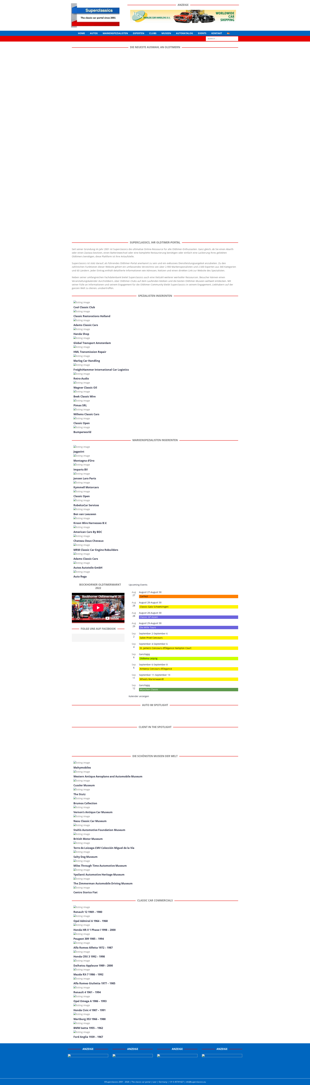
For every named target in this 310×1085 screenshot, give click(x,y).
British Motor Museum (88, 839)
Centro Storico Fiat (85, 892)
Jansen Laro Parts (84, 478)
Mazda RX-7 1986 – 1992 (88, 974)
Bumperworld (82, 432)
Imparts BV (80, 469)
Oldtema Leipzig (148, 658)
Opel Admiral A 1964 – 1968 (90, 921)
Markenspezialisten (115, 33)
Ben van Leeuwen (84, 514)
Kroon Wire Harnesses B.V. (90, 523)
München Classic (149, 689)
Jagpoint (78, 451)
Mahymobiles (82, 767)
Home (81, 33)
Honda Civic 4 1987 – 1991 (89, 1010)
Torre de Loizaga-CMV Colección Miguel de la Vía (103, 848)
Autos (94, 33)
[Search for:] (222, 38)
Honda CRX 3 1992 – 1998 (89, 956)
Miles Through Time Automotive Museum (100, 865)
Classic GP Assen (149, 617)
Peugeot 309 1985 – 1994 (88, 939)
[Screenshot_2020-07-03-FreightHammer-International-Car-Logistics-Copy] (177, 1072)
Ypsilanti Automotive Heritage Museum (98, 874)
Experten (138, 33)
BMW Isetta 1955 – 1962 (88, 1028)
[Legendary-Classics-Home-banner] (222, 1072)
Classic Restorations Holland (91, 316)
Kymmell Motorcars (86, 487)
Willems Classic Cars (86, 414)
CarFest (144, 596)
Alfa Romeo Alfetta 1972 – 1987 (93, 947)
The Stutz (79, 794)
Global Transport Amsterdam (92, 343)
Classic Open (81, 423)
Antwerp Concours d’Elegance (156, 668)
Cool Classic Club (84, 307)
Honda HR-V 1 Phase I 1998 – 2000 (94, 930)
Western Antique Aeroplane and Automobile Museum (107, 776)
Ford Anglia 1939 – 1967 (88, 1037)
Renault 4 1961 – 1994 (87, 992)
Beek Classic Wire (84, 396)
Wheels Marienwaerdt (152, 679)
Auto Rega (80, 576)
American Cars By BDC (87, 532)
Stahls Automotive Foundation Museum (99, 830)
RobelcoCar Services (86, 505)
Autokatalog (184, 33)
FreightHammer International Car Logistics (101, 369)
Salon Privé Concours (151, 637)
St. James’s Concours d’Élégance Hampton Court (165, 648)
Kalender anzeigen (139, 696)
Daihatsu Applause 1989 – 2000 (93, 965)
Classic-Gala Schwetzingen (154, 606)
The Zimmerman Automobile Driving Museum (103, 883)
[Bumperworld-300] (88, 1072)
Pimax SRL (80, 405)
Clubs (152, 33)
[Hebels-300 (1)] (133, 1072)
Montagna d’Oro (83, 460)
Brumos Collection (85, 803)
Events (202, 33)
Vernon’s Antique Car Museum (93, 812)
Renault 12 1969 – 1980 (87, 912)
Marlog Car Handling (86, 361)
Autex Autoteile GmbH (87, 567)
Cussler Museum (84, 785)
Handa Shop (81, 334)
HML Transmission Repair (89, 352)
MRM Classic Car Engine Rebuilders (95, 550)
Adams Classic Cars (85, 325)
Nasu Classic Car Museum (90, 821)
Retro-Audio (81, 378)
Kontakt (216, 33)
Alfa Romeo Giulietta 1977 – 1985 (94, 983)
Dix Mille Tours (148, 627)
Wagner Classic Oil (85, 387)
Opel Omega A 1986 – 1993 (90, 1001)
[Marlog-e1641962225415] (183, 20)
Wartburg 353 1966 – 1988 (89, 1019)
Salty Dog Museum (85, 857)
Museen (166, 33)
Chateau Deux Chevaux (88, 541)
